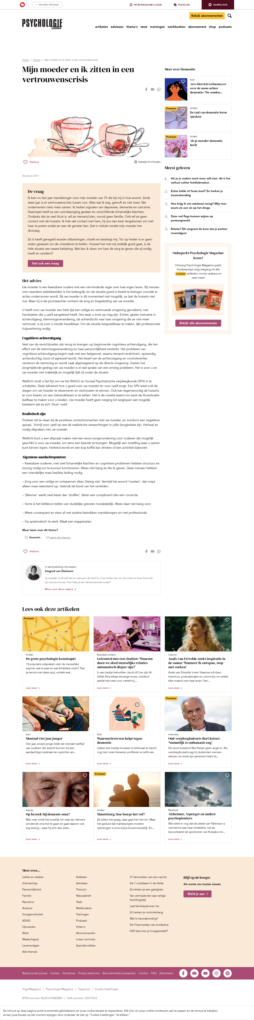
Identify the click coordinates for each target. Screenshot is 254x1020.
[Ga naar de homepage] (42, 24)
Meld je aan (196, 894)
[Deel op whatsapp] (159, 89)
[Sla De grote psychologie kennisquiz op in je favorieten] (85, 620)
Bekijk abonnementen (207, 16)
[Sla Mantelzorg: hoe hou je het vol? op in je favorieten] (156, 775)
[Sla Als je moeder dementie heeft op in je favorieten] (183, 138)
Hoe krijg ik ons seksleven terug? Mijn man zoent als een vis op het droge (198, 205)
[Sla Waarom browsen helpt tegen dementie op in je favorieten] (156, 699)
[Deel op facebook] (146, 89)
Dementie (34, 537)
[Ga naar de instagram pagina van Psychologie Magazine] (216, 973)
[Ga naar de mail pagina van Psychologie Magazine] (194, 973)
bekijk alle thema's (60, 537)
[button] (218, 5)
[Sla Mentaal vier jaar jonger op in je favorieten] (85, 699)
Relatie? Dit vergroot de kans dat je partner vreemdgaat (199, 231)
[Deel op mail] (152, 89)
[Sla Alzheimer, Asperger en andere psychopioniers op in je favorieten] (227, 775)
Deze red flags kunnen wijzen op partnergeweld (192, 218)
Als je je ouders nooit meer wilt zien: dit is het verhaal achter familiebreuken (200, 180)
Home (25, 59)
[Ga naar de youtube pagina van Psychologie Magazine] (205, 973)
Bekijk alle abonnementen (198, 323)
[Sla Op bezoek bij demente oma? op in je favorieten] (85, 775)
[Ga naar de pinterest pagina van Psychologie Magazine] (227, 973)
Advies (36, 59)
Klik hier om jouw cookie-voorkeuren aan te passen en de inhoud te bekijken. (171, 1011)
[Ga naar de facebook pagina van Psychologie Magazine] (183, 973)
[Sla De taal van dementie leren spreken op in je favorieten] (183, 110)
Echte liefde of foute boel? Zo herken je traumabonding (197, 193)
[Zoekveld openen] (230, 16)
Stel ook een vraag (45, 263)
